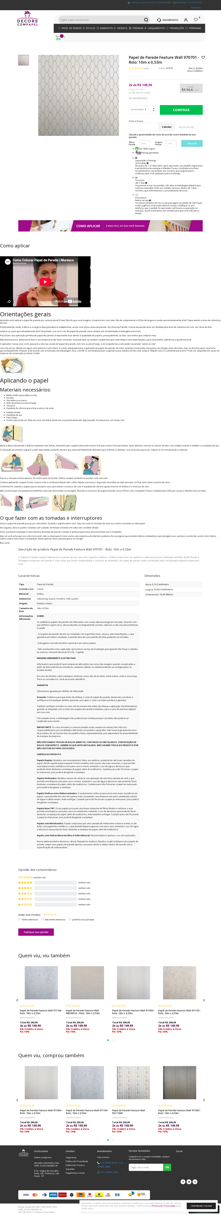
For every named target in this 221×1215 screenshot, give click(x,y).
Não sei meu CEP (186, 126)
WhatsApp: (189, 2)
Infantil (122, 28)
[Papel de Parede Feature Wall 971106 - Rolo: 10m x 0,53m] (41, 982)
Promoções (177, 28)
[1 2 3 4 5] (49, 914)
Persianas (195, 28)
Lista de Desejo (203, 57)
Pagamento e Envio (75, 1172)
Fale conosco (103, 1157)
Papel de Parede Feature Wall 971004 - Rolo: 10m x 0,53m (133, 1012)
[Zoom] (23, 60)
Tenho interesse (30, 919)
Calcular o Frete (151, 121)
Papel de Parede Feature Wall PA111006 (128, 1112)
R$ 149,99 (144, 85)
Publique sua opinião (36, 932)
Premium (138, 28)
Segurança (71, 1157)
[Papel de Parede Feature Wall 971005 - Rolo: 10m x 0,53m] (179, 1082)
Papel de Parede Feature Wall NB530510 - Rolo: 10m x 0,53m (83, 1012)
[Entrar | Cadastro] (186, 19)
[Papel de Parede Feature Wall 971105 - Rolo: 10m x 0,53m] (179, 982)
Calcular (192, 143)
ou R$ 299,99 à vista (139, 92)
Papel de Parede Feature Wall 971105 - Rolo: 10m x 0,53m (179, 1012)
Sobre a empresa (43, 1157)
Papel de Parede (71, 28)
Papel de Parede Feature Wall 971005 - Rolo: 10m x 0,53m (179, 1112)
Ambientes (106, 28)
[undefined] (78, 95)
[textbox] (104, 20)
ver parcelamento (138, 97)
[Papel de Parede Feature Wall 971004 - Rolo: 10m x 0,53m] (133, 982)
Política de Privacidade (77, 1161)
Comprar (181, 110)
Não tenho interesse (55, 919)
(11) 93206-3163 (109, 1172)
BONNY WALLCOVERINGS (195, 69)
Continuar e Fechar (201, 1206)
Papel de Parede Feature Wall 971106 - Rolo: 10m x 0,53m (41, 1012)
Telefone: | (151, 2)
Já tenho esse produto (83, 919)
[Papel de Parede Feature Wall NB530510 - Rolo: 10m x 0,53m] (87, 982)
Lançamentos (156, 28)
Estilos (90, 28)
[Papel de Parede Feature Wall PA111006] (133, 1082)
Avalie (146, 68)
